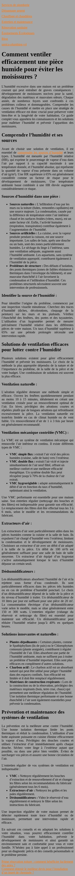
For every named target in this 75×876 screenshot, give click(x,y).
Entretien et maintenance (17, 22)
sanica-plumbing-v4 (14, 44)
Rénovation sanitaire (14, 27)
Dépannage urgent (13, 10)
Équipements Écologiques (18, 33)
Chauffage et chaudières (17, 16)
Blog (5, 38)
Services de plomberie (15, 5)
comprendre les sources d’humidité (40, 152)
